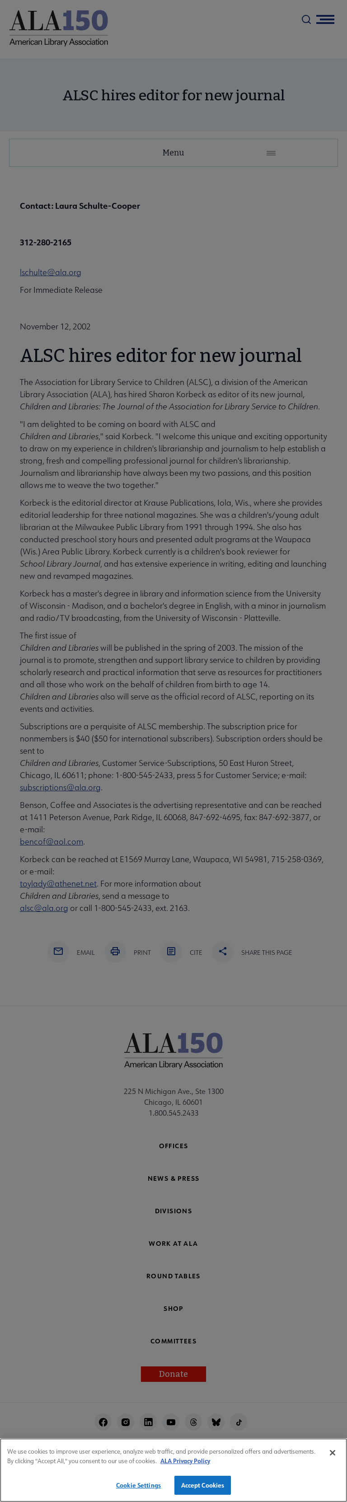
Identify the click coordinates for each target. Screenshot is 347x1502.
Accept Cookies (203, 1485)
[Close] (332, 1453)
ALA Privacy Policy (185, 1460)
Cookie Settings (138, 1485)
